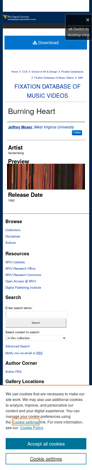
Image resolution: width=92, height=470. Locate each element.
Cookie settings (26, 422)
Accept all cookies (46, 443)
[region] (46, 427)
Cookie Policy (31, 427)
